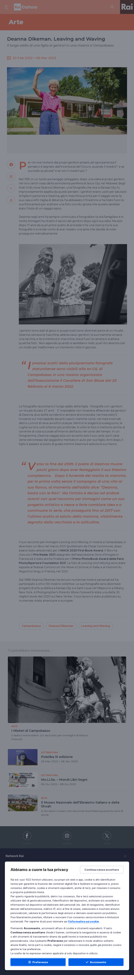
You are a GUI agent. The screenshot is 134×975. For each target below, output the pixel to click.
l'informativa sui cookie (83, 921)
